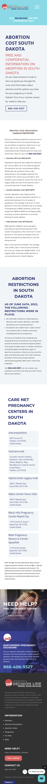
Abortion (8, 721)
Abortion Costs (11, 728)
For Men (8, 736)
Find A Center (15, 616)
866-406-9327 (21, 18)
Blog (7, 740)
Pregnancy (9, 732)
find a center (13, 758)
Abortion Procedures (13, 724)
